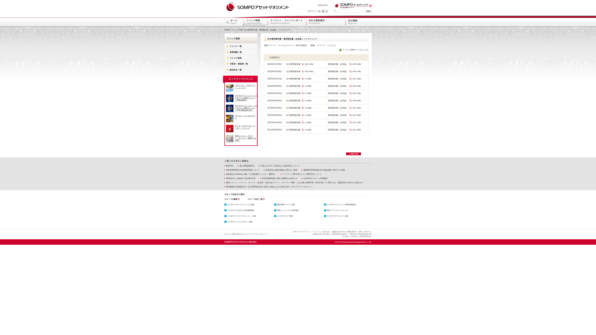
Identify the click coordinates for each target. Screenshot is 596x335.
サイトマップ (248, 234)
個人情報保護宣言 (246, 166)
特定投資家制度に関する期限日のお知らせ (279, 178)
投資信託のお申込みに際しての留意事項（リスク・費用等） (251, 174)
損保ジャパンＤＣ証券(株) (288, 210)
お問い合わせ (237, 234)
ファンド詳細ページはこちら (355, 50)
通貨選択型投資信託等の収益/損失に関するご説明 (324, 170)
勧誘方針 (229, 166)
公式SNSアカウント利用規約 (315, 178)
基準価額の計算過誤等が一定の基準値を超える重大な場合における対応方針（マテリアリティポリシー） (270, 187)
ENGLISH (323, 5)
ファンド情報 (237, 30)
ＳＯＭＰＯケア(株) (285, 216)
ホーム (227, 234)
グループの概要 (230, 199)
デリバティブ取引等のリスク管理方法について (301, 174)
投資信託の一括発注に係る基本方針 (241, 178)
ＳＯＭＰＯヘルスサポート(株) (240, 222)
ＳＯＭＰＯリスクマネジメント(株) (241, 216)
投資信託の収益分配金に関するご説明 (281, 170)
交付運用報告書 (293, 64)
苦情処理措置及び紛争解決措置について (243, 170)
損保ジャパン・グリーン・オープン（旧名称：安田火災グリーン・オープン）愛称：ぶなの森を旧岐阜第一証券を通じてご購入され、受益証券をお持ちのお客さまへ (295, 182)
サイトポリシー (261, 234)
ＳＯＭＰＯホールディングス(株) (240, 204)
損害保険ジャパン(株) (286, 204)
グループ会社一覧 (255, 199)
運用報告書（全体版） (338, 64)
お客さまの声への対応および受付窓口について (280, 166)
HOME (227, 30)
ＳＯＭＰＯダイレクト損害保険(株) (341, 204)
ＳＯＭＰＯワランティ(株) (337, 216)
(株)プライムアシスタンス (337, 210)
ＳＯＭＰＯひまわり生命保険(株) (240, 210)
